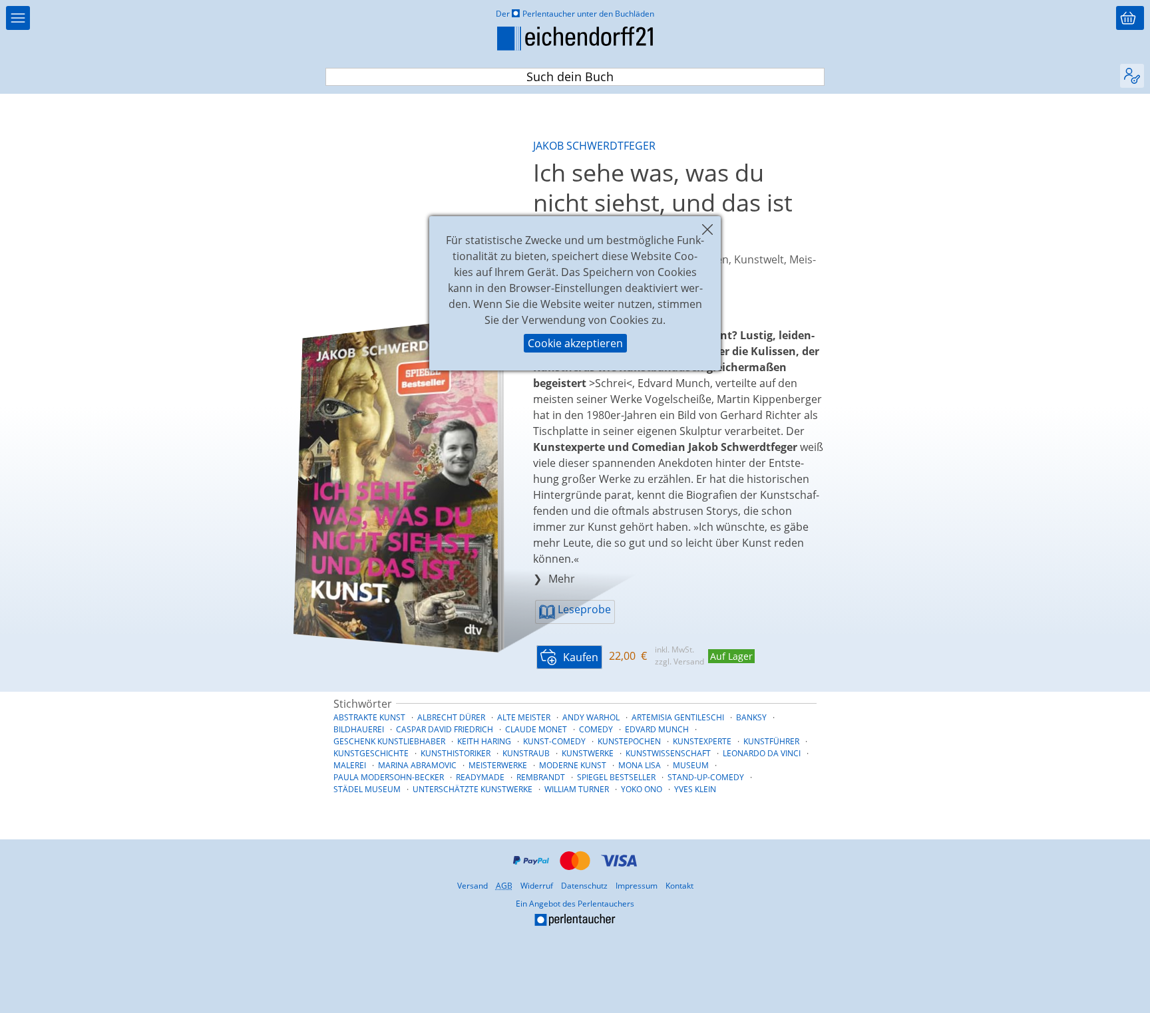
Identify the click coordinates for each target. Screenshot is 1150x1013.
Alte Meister (523, 717)
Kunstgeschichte (371, 753)
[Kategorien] (18, 18)
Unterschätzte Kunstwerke (472, 789)
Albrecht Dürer (451, 717)
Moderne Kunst (572, 765)
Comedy (596, 729)
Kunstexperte (702, 741)
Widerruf (536, 885)
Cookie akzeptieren (575, 343)
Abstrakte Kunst (369, 717)
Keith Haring (484, 741)
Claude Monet (536, 729)
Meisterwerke (498, 765)
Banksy (751, 717)
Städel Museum (367, 789)
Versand (472, 885)
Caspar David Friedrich (444, 729)
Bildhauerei (358, 729)
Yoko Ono (641, 789)
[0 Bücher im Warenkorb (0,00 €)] (1130, 18)
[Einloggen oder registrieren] (1132, 76)
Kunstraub (526, 753)
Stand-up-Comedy (706, 777)
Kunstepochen (629, 741)
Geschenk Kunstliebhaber (389, 741)
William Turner (576, 789)
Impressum (637, 885)
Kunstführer (771, 741)
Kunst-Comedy (554, 741)
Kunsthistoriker (455, 753)
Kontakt (679, 885)
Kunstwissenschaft (668, 753)
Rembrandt (540, 777)
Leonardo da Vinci (762, 753)
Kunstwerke (588, 753)
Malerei (349, 765)
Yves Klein (695, 789)
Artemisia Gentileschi (678, 717)
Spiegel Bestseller (616, 777)
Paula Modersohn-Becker (388, 777)
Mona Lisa (639, 765)
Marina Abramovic (417, 765)
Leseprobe (583, 609)
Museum (691, 765)
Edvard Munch (657, 729)
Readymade (480, 777)
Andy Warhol (591, 717)
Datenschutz (584, 885)
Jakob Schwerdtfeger (594, 145)
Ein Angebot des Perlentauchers (496, 913)
